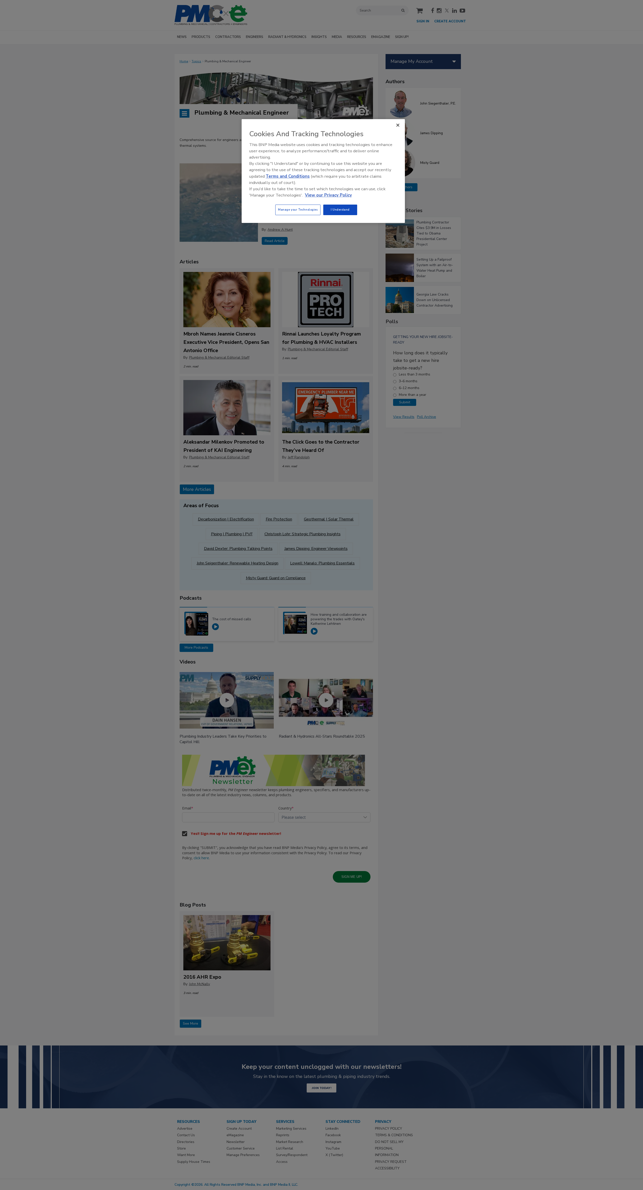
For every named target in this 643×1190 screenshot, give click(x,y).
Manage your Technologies (298, 210)
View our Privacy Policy (328, 195)
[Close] (397, 125)
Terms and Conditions (288, 176)
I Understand (340, 210)
